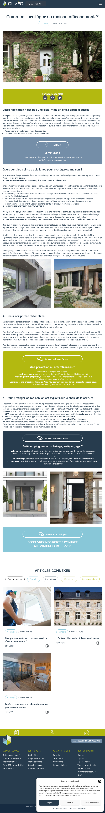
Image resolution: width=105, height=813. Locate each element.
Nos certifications (10, 761)
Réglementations (59, 765)
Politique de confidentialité (77, 808)
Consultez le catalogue (56, 534)
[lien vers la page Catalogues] (16, 732)
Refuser (70, 802)
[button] (99, 781)
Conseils (44, 23)
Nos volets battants (36, 768)
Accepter (48, 802)
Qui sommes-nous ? (11, 755)
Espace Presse (83, 761)
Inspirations (57, 758)
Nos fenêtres (33, 755)
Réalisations (57, 761)
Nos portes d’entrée (36, 758)
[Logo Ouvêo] (13, 3)
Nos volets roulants (36, 765)
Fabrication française (12, 758)
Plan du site (29, 806)
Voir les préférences (91, 802)
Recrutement (8, 768)
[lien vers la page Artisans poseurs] (51, 732)
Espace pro (82, 758)
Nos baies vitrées (35, 761)
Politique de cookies (59, 808)
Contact (80, 755)
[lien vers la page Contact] (86, 732)
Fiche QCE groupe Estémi (13, 765)
